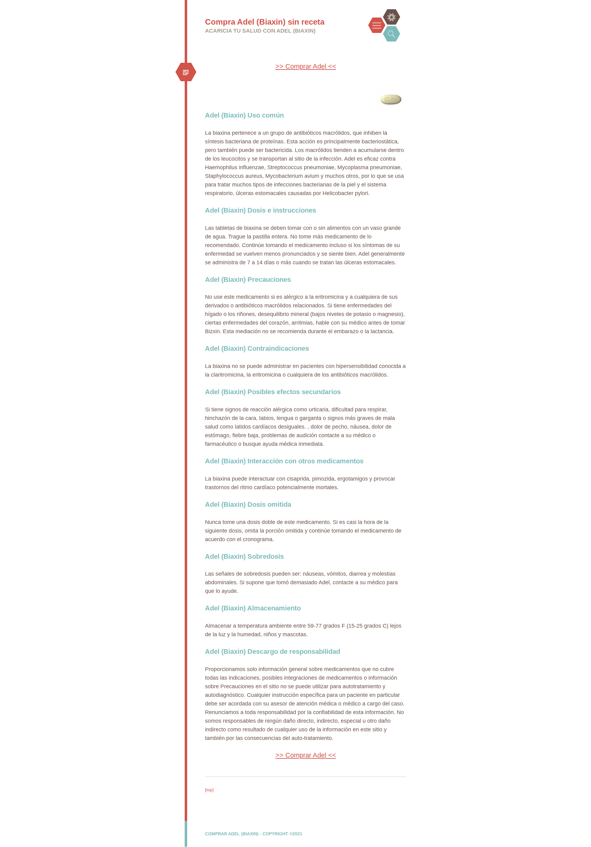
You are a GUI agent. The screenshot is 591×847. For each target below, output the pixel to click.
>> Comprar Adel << (305, 66)
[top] (209, 789)
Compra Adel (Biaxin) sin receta (264, 21)
